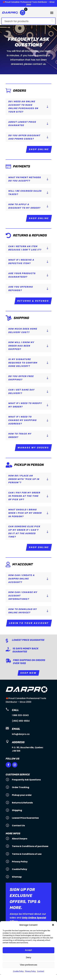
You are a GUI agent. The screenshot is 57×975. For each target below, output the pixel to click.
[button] (53, 925)
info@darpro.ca (20, 734)
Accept (28, 950)
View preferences (28, 964)
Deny (28, 957)
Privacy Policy (30, 971)
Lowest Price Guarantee (28, 640)
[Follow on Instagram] (14, 764)
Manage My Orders (33, 447)
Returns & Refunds (33, 300)
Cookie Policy (18, 971)
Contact (40, 971)
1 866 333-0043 (20, 715)
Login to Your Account (29, 623)
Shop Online (39, 149)
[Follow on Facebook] (8, 764)
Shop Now (28, 672)
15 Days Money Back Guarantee (25, 650)
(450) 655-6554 (21, 720)
